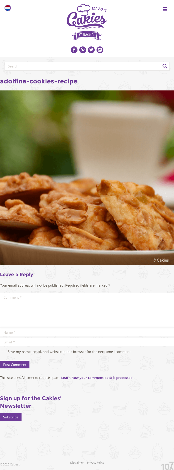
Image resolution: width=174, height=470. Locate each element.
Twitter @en (91, 50)
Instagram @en (100, 50)
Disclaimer (77, 463)
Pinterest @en (83, 50)
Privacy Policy (95, 463)
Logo (87, 20)
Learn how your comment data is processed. (97, 377)
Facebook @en (74, 50)
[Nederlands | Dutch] (8, 8)
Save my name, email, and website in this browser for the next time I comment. (69, 351)
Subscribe (10, 417)
